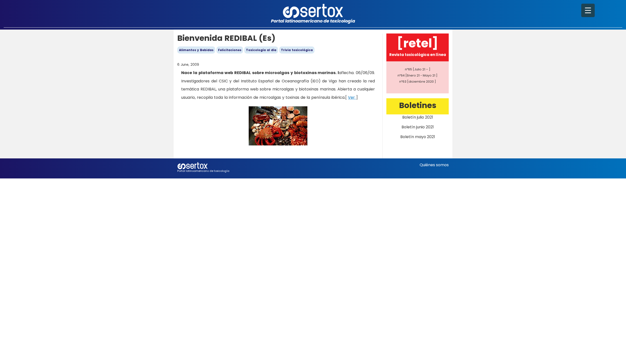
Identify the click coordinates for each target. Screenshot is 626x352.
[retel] (417, 43)
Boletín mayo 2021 (417, 137)
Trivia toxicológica (297, 50)
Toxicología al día (261, 50)
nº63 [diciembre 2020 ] (417, 81)
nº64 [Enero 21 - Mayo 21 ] (417, 75)
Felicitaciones (229, 50)
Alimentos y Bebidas (196, 50)
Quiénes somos (434, 165)
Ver (352, 97)
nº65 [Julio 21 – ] (417, 69)
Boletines (417, 105)
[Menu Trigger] (588, 10)
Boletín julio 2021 (417, 117)
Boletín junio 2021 (418, 127)
